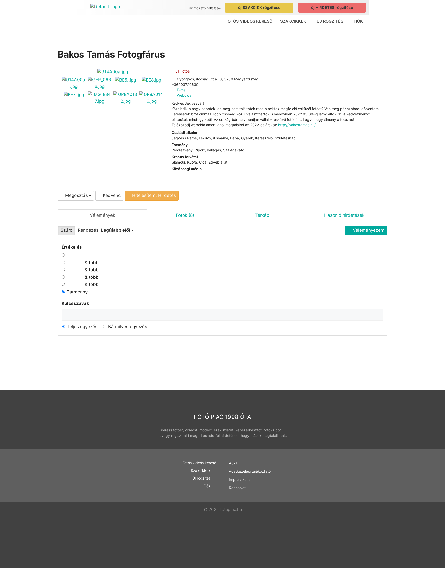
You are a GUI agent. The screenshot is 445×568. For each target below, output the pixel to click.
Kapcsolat (237, 487)
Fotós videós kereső (248, 21)
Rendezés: (104, 230)
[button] (294, 21)
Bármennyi (78, 291)
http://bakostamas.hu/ (297, 125)
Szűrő (66, 230)
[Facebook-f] (354, 490)
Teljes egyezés (82, 326)
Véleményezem (368, 230)
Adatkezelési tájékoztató (250, 471)
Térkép (262, 215)
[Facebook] (173, 174)
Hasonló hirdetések (344, 215)
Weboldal (184, 95)
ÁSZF (233, 463)
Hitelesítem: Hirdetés (153, 195)
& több (91, 262)
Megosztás (76, 195)
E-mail (182, 90)
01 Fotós (182, 71)
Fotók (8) (185, 215)
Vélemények (102, 215)
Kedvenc (111, 195)
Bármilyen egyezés (127, 326)
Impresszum (239, 479)
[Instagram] (176, 174)
